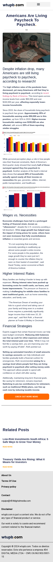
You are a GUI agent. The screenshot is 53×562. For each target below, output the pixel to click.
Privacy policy (8, 486)
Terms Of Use (8, 481)
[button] (38, 4)
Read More (7, 447)
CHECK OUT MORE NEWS (26, 397)
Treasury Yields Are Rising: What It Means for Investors (24, 461)
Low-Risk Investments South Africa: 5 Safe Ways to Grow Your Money (25, 440)
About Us (6, 475)
